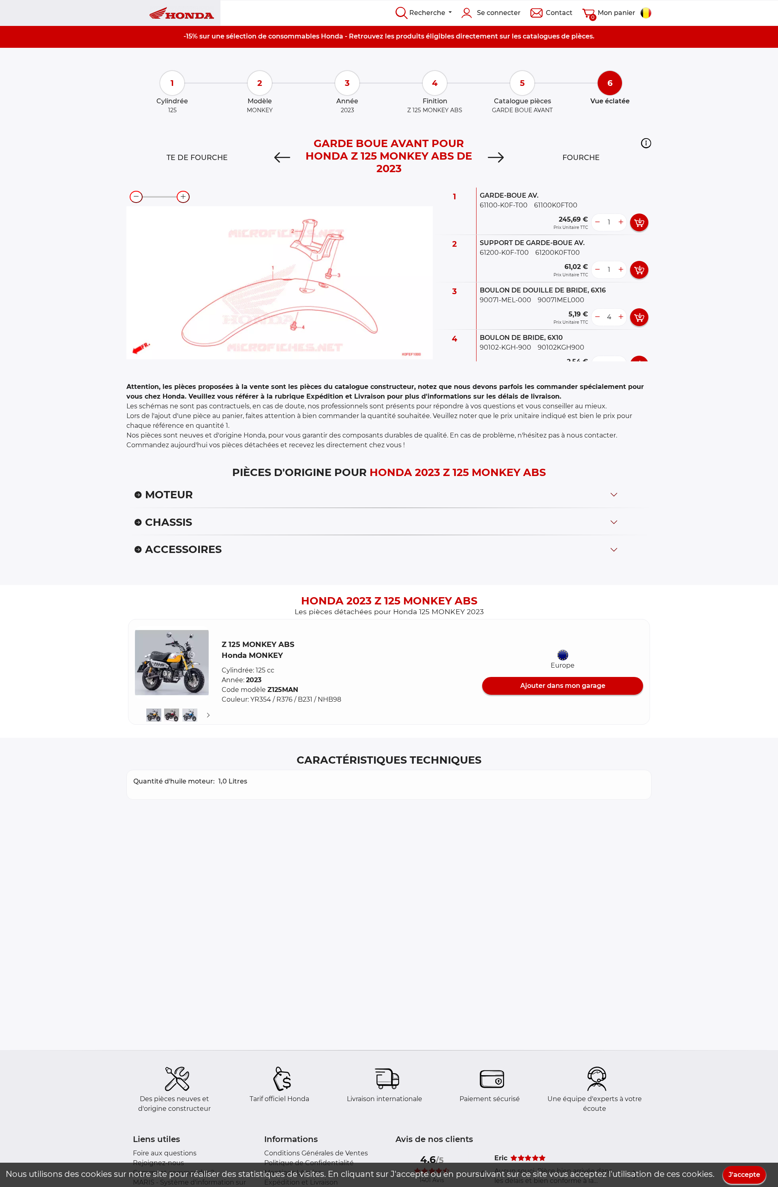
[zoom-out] (136, 197)
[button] (646, 143)
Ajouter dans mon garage (562, 686)
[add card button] (639, 222)
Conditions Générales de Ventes (316, 1153)
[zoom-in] (183, 197)
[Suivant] (208, 715)
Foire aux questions (165, 1153)
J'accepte (744, 1174)
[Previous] (282, 157)
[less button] (597, 222)
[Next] (495, 157)
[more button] (621, 222)
